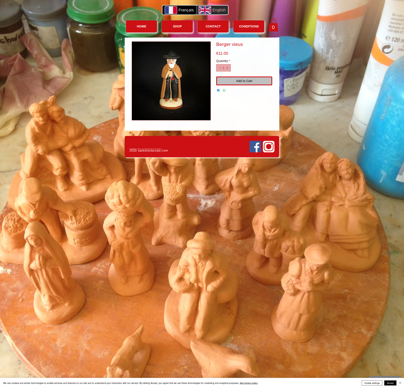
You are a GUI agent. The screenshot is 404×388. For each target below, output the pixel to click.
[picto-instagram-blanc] (268, 146)
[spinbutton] (223, 67)
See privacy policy (249, 383)
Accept (390, 383)
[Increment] (227, 67)
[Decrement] (219, 67)
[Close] (400, 382)
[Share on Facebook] (218, 90)
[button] (273, 25)
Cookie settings (372, 383)
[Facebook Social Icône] (255, 146)
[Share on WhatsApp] (224, 90)
